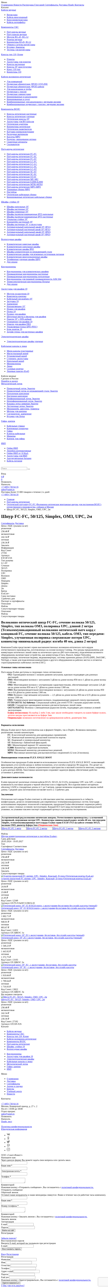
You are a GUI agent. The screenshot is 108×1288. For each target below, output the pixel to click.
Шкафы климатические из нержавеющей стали (29, 252)
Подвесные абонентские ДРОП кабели (25, 86)
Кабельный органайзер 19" (20, 299)
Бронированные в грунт (18, 99)
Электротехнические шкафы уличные (25, 341)
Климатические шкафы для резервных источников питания (35, 254)
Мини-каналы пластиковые (20, 351)
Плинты (11, 59)
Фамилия (5, 1259)
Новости (18, 5)
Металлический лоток (11, 383)
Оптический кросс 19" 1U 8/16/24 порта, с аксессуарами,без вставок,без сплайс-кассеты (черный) (48, 908)
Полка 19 (11, 311)
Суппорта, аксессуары (17, 358)
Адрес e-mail (7, 1271)
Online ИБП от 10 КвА (17, 453)
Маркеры (11, 436)
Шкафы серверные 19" (18, 212)
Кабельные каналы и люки (14, 346)
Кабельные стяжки (16, 426)
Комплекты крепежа (16, 296)
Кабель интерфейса (16, 22)
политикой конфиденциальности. (77, 1187)
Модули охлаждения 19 (18, 294)
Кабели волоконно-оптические (16, 77)
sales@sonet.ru (7, 489)
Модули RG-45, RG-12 (17, 37)
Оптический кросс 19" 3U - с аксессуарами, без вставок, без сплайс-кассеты (37, 967)
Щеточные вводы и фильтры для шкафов (26, 316)
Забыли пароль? (8, 1238)
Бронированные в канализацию (22, 97)
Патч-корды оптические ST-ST (21, 177)
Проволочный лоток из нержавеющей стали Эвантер (32, 391)
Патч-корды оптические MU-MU (22, 179)
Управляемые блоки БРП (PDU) (22, 327)
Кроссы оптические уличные (21, 116)
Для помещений (14, 81)
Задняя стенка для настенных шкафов (25, 332)
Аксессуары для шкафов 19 (14, 289)
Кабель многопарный (17, 17)
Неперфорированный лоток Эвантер (24, 401)
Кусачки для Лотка (16, 416)
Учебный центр (14, 1091)
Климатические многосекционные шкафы (27, 257)
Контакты (79, 5)
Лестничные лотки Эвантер (20, 406)
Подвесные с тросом (16, 91)
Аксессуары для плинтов (19, 62)
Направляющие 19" (16, 306)
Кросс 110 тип (13, 69)
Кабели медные (8, 10)
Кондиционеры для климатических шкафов (28, 271)
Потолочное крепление (18, 393)
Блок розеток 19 (14, 329)
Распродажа (28, 5)
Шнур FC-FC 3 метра (63, 828)
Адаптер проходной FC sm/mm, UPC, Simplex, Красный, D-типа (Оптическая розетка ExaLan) (46, 878)
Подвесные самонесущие (19, 94)
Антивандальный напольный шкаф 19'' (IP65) (29, 232)
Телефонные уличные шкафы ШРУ (23, 259)
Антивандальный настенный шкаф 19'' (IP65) (28, 234)
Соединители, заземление (19, 414)
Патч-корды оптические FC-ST (22, 159)
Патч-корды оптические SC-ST (22, 172)
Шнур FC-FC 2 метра (37, 828)
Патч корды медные (16, 32)
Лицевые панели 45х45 (18, 371)
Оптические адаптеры (17, 124)
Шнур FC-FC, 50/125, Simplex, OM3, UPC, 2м (23, 999)
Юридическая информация (14, 1129)
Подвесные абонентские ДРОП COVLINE (27, 84)
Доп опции (12, 262)
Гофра (10, 431)
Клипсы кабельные (16, 433)
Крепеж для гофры (16, 438)
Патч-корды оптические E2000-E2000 (25, 182)
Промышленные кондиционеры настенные (27, 274)
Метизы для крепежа (17, 411)
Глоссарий (39, 5)
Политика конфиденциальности (16, 1126)
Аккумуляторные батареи (19, 458)
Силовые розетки (15, 369)
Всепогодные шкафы (11, 239)
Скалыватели (13, 144)
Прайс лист (6, 1121)
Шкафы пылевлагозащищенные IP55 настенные (30, 217)
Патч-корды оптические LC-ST (22, 169)
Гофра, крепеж (8, 421)
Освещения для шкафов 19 (19, 321)
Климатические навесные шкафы (23, 244)
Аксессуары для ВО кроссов (20, 121)
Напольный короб (15, 361)
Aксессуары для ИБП (17, 456)
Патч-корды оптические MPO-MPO (24, 187)
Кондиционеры (8, 266)
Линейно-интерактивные (19, 451)
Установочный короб (17, 356)
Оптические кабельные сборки (21, 194)
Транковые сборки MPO (18, 189)
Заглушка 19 (13, 301)
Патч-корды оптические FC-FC (22, 154)
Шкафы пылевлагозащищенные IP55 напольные (30, 214)
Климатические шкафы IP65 (20, 249)
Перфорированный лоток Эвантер (23, 398)
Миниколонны (14, 363)
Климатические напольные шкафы (23, 246)
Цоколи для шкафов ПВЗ (19, 324)
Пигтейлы (12, 192)
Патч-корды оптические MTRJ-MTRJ (25, 184)
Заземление (12, 304)
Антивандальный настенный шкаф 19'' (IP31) (28, 229)
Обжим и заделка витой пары (21, 44)
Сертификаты (52, 5)
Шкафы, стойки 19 (10, 202)
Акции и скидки (15, 1086)
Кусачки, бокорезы (16, 47)
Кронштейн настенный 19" (20, 222)
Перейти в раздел (9, 381)
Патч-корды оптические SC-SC (22, 174)
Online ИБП (12, 448)
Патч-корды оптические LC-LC (22, 164)
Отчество (5, 1265)
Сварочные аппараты (17, 142)
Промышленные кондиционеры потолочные (28, 276)
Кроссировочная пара (17, 20)
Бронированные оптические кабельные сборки (29, 197)
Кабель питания (14, 461)
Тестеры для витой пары (18, 49)
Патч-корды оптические (12, 149)
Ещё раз (5, 1277)
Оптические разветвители (19, 129)
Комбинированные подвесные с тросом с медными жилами (35, 104)
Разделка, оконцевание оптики (21, 139)
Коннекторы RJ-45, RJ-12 (19, 42)
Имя (3, 1262)
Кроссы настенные (16, 64)
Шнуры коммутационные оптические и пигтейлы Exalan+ (29, 836)
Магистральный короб (17, 353)
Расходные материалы (17, 134)
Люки (9, 366)
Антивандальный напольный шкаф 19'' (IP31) (29, 227)
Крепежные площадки (17, 428)
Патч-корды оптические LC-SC (22, 166)
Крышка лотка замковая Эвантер (22, 403)
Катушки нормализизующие (20, 131)
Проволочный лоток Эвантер (21, 388)
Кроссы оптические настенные (22, 114)
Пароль (4, 1227)
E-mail (4, 1224)
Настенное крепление (17, 396)
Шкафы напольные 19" (18, 206)
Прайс (71, 5)
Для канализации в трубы (19, 89)
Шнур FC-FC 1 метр (11, 828)
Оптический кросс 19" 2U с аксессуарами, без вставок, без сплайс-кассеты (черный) (41, 938)
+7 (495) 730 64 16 (9, 487)
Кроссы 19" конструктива (19, 67)
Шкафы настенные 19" (18, 209)
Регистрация (12, 1254)
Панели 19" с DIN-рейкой (19, 319)
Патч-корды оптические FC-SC (22, 156)
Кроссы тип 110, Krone (12, 54)
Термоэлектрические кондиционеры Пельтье (28, 281)
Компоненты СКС (10, 27)
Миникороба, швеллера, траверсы (23, 409)
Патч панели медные (17, 34)
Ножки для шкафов (16, 309)
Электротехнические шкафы (15, 336)
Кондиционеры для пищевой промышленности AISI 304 (34, 279)
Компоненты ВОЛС (10, 109)
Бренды (10, 1089)
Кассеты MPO (13, 137)
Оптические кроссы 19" (18, 119)
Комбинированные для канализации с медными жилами (34, 102)
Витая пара (12, 15)
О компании (7, 5)
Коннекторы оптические (18, 126)
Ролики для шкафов (16, 314)
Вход (3, 1254)
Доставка (63, 5)
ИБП (3, 443)
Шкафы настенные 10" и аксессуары (24, 224)
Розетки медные (14, 39)
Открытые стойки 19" (17, 219)
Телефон (5, 1268)
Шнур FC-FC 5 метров (90, 828)
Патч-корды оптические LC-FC (22, 161)
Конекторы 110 (14, 72)
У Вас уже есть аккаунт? (12, 1285)
